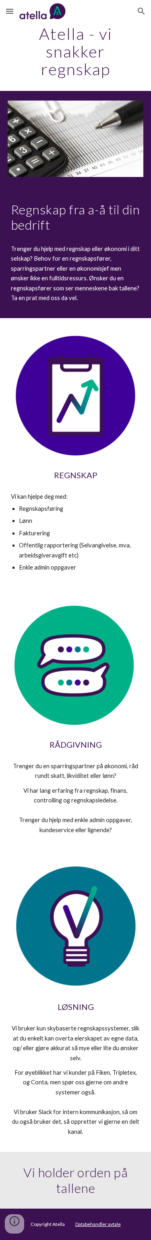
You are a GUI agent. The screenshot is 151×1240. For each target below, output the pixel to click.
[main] (76, 51)
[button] (9, 11)
